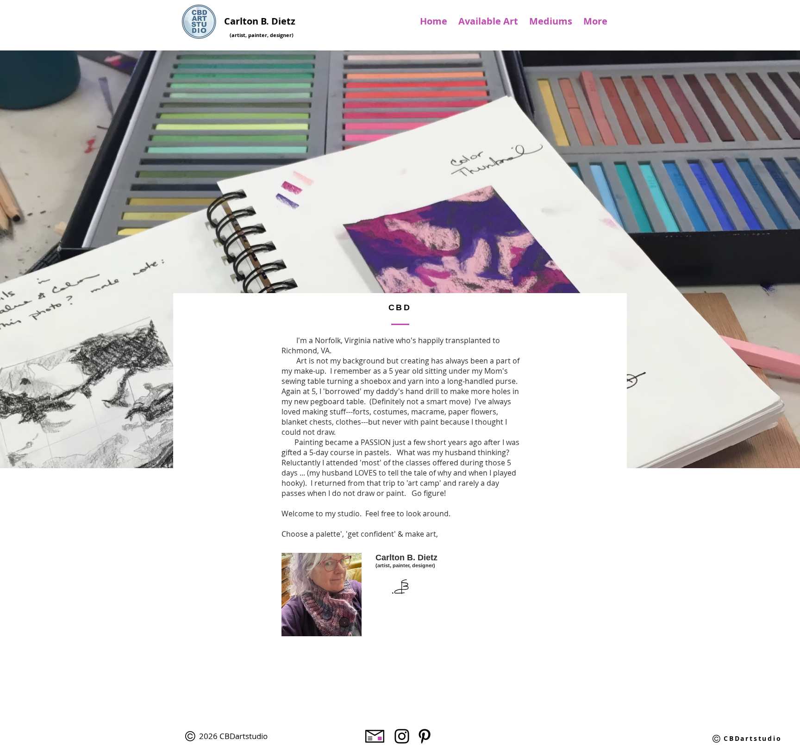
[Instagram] (402, 736)
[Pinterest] (424, 736)
